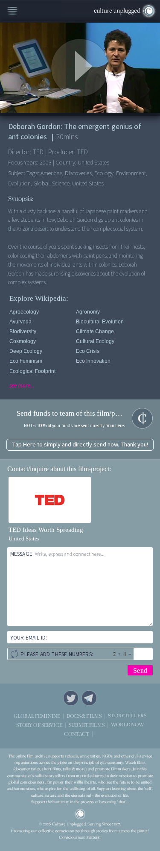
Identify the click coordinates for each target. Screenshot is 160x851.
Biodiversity (22, 332)
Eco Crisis (87, 351)
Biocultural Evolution (100, 322)
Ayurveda (20, 322)
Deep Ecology (25, 351)
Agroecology (24, 312)
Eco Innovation (93, 361)
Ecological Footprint (32, 371)
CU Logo (80, 814)
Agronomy (88, 312)
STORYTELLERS (127, 716)
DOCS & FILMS (84, 716)
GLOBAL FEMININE (37, 716)
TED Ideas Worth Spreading (46, 529)
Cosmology (22, 341)
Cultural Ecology (95, 341)
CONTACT (76, 734)
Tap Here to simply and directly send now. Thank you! (80, 444)
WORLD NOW (127, 725)
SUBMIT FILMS (87, 725)
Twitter (71, 698)
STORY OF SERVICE (39, 725)
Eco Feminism (25, 361)
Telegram (89, 698)
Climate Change (95, 332)
